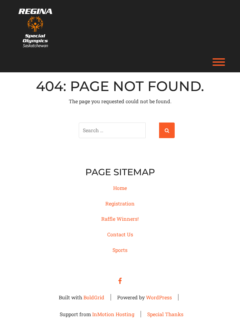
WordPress (159, 297)
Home (120, 188)
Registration (120, 203)
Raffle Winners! (120, 218)
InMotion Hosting (113, 314)
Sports (120, 250)
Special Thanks (165, 314)
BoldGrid (93, 297)
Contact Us (120, 234)
